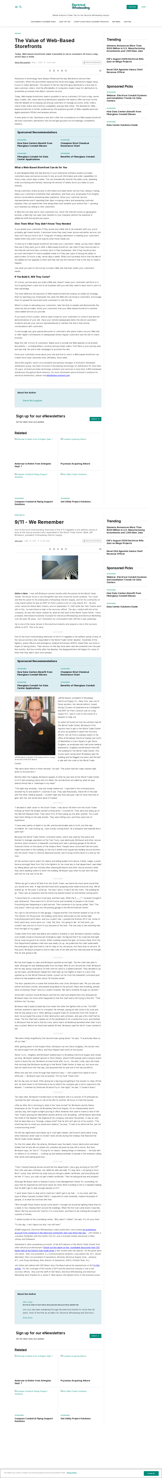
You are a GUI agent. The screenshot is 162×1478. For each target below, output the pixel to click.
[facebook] (50, 71)
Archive (18, 33)
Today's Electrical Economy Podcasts (91, 22)
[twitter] (58, 71)
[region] (81, 1473)
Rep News (116, 22)
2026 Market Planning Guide (43, 22)
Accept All (151, 1473)
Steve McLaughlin (22, 62)
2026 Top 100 (64, 22)
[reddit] (62, 71)
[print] (100, 71)
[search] (20, 7)
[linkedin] (54, 71)
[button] (16, 7)
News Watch (20, 515)
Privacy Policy (72, 1473)
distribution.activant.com (58, 375)
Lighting (127, 22)
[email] (66, 71)
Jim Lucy (19, 541)
